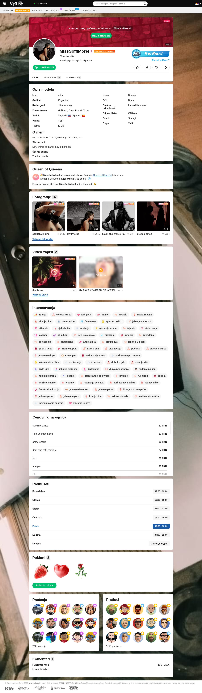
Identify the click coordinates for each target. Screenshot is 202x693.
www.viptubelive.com (37, 683)
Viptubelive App (89, 10)
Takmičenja (69, 10)
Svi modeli (8, 10)
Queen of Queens (102, 175)
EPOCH (61, 683)
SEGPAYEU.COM (72, 683)
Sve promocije (53, 10)
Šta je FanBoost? (161, 60)
